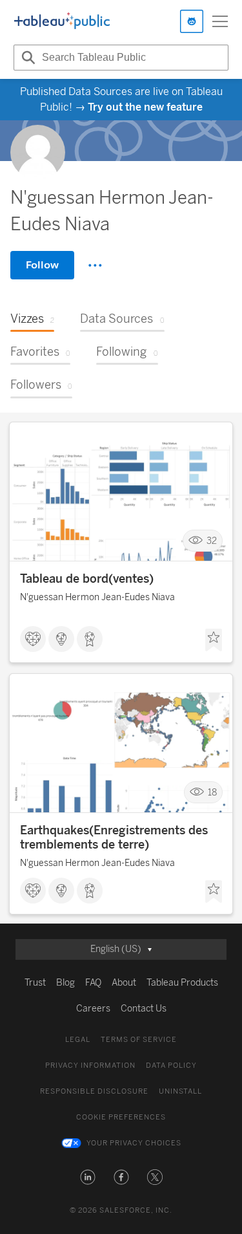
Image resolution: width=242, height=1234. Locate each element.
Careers (93, 1008)
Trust (35, 982)
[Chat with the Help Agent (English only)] (191, 21)
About (124, 982)
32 (212, 541)
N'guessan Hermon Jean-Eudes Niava (97, 597)
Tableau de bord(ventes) (87, 579)
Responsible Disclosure (94, 1091)
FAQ (93, 982)
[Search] (26, 57)
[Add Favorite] (213, 640)
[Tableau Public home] (62, 21)
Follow (42, 265)
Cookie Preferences (121, 1117)
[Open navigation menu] (220, 21)
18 (212, 792)
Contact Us (143, 1008)
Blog (65, 982)
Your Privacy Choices (133, 1143)
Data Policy (171, 1065)
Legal (77, 1039)
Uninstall (180, 1091)
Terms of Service (139, 1039)
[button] (87, 1177)
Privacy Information (90, 1065)
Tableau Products (182, 982)
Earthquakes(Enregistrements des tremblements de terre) (114, 837)
